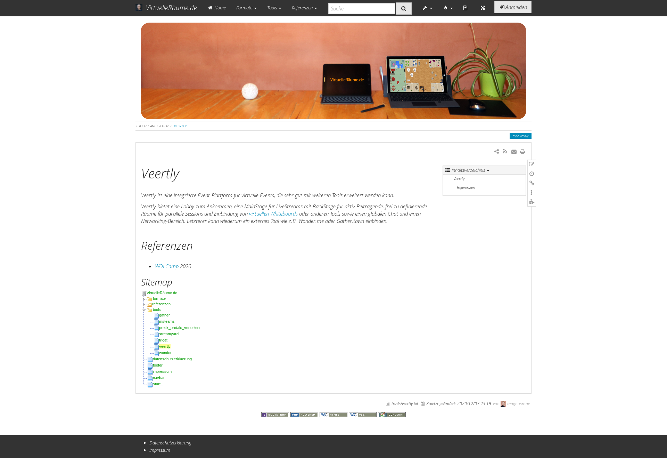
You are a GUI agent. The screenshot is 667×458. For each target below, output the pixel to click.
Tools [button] (272, 8)
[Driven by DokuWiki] (392, 413)
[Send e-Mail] (513, 151)
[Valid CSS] (363, 413)
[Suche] (404, 8)
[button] (427, 8)
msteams (167, 321)
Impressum (159, 450)
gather (164, 315)
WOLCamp (167, 266)
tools (157, 309)
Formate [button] (244, 8)
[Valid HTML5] (334, 413)
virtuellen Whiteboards (273, 213)
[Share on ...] (496, 151)
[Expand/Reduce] (483, 8)
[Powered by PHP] (305, 413)
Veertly (458, 179)
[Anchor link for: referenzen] (198, 244)
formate (159, 298)
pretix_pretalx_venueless (180, 328)
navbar (159, 378)
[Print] (522, 151)
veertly (180, 125)
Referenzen (466, 187)
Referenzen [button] (303, 8)
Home (219, 8)
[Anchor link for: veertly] (186, 172)
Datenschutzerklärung (170, 443)
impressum (162, 371)
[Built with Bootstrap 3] (275, 413)
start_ (158, 384)
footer (158, 365)
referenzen (161, 304)
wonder (165, 353)
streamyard (169, 334)
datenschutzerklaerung (172, 359)
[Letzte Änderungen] (505, 151)
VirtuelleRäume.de (162, 293)
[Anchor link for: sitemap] (176, 281)
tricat (163, 340)
